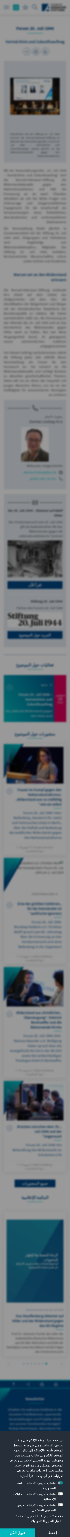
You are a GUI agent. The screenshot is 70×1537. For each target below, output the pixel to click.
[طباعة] (45, 51)
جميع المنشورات (35, 1183)
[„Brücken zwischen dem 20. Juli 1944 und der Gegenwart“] (35, 1126)
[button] (62, 1364)
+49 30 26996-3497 (43, 479)
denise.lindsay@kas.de (40, 472)
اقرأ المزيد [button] (27, 1476)
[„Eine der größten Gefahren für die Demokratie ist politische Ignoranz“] (35, 911)
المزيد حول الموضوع (35, 635)
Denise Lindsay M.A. (46, 421)
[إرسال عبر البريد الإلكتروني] (36, 51)
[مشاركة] (26, 51)
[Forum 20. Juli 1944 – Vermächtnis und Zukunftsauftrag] (35, 698)
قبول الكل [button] (17, 1532)
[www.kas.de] (54, 7)
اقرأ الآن (34, 585)
